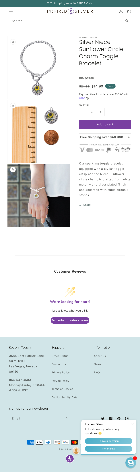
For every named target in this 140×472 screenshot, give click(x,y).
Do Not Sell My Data (65, 397)
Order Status (60, 355)
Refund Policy (60, 380)
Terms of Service (62, 388)
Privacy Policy (61, 372)
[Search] (127, 21)
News (97, 364)
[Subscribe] (66, 418)
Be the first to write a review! (70, 320)
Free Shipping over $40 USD (101, 137)
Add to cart (105, 124)
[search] (70, 21)
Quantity (84, 104)
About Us (100, 355)
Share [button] (87, 204)
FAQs (97, 372)
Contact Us (59, 364)
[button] (11, 11)
